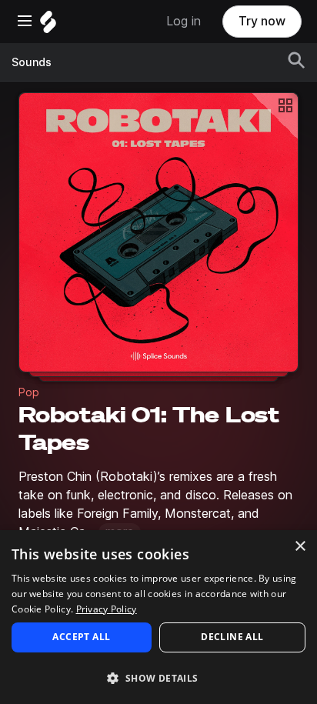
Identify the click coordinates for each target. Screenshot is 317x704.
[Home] (48, 25)
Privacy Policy (106, 609)
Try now (262, 21)
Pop (28, 392)
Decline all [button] (232, 636)
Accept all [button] (81, 636)
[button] (158, 677)
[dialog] (158, 617)
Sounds (32, 62)
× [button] (299, 546)
